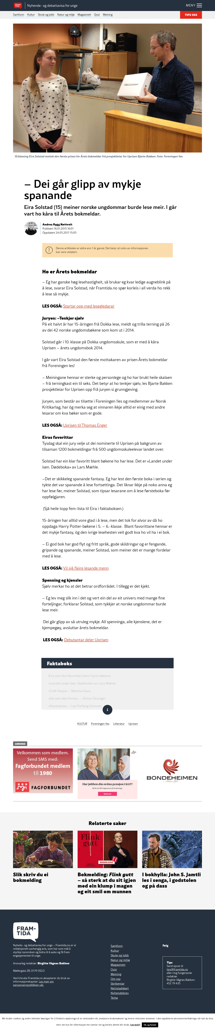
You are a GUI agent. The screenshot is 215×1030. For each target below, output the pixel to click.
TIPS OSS (191, 14)
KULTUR (82, 724)
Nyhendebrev (120, 993)
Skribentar (117, 984)
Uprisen (133, 724)
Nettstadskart (120, 988)
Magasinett (84, 15)
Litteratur (119, 724)
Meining (108, 15)
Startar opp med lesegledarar (88, 306)
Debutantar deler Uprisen (86, 640)
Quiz (97, 15)
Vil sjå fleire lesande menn (86, 568)
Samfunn (18, 15)
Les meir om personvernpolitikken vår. (33, 983)
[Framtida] (19, 5)
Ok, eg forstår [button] (150, 1024)
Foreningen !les (100, 724)
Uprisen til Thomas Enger (85, 425)
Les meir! (135, 1024)
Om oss (115, 979)
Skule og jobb (46, 15)
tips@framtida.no (177, 969)
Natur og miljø (65, 15)
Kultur (31, 15)
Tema (114, 998)
